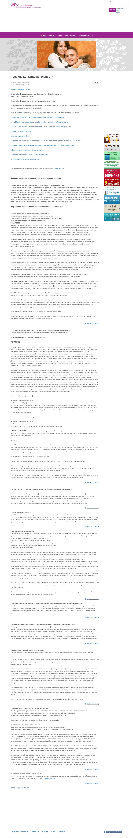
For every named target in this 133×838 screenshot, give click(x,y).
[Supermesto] (112, 199)
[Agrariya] (112, 138)
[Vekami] (112, 208)
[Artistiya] (112, 147)
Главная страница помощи (20, 89)
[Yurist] (112, 217)
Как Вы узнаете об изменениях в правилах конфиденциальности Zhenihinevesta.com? (43, 145)
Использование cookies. (21, 136)
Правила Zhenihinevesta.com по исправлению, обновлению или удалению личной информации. (46, 141)
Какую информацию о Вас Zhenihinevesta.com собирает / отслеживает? (38, 117)
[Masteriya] (112, 182)
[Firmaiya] (112, 173)
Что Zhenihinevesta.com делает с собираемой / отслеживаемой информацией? (40, 122)
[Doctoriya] (112, 164)
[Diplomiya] (112, 156)
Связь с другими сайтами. (21, 131)
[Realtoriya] (112, 191)
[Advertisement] (75, 16)
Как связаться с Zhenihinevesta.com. (26, 159)
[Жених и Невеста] (26, 5)
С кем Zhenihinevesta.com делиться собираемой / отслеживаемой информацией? (41, 127)
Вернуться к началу (92, 323)
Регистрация (119, 8)
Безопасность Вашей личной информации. (27, 150)
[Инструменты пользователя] (96, 82)
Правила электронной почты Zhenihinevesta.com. (30, 155)
